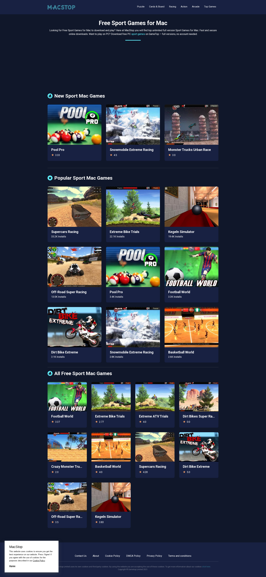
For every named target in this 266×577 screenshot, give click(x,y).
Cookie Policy (112, 555)
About (96, 555)
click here (206, 567)
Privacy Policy (154, 555)
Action (184, 6)
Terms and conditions (179, 555)
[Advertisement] (133, 64)
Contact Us (81, 555)
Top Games (210, 6)
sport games (138, 34)
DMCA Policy (133, 555)
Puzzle (141, 6)
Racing (172, 6)
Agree (12, 566)
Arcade (196, 6)
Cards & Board (156, 6)
